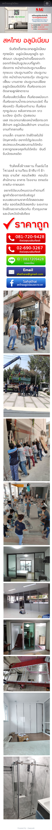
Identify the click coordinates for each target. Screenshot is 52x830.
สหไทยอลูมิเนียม (10, 3)
